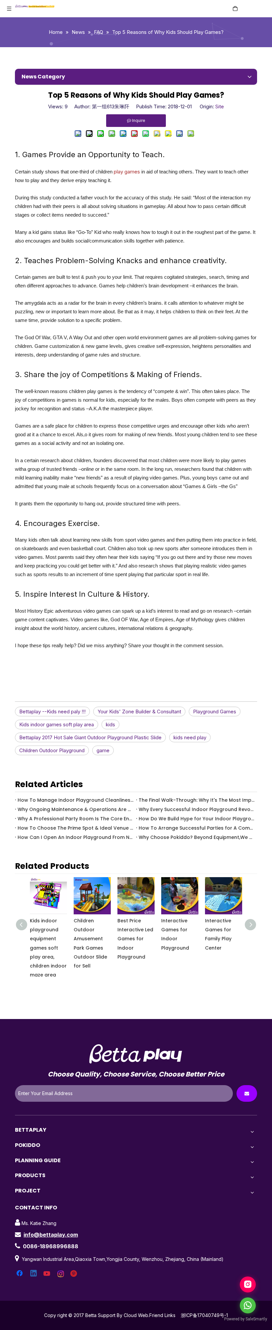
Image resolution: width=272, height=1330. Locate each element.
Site (219, 106)
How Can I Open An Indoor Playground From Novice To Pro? (75, 837)
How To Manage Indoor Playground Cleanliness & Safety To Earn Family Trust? (75, 800)
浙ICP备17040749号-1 (204, 1315)
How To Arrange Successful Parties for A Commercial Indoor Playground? (196, 828)
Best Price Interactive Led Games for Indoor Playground (135, 938)
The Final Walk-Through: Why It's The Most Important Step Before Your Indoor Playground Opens (196, 800)
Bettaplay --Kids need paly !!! (52, 711)
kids (110, 724)
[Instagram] (61, 1274)
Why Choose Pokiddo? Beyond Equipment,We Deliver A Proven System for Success (196, 837)
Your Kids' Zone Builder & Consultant (139, 711)
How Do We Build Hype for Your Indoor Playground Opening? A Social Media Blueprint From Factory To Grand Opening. (196, 818)
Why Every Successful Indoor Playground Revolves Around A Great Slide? (196, 809)
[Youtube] (47, 1274)
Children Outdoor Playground (52, 750)
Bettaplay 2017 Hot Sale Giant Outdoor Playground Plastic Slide (90, 737)
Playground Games (214, 711)
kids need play (189, 737)
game (103, 750)
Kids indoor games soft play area (56, 724)
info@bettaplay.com (51, 1234)
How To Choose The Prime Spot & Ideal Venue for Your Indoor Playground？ (75, 828)
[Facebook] (20, 1274)
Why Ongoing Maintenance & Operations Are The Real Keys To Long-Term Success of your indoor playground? (75, 809)
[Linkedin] (34, 1274)
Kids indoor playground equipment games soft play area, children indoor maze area (48, 947)
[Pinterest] (74, 1274)
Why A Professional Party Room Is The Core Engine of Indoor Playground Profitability (75, 818)
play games (127, 171)
